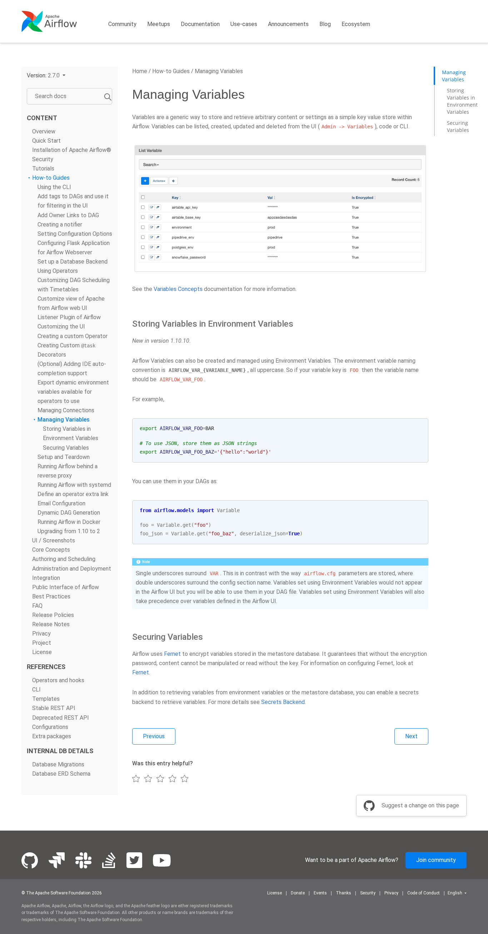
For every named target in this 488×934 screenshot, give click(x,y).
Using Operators (58, 270)
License (42, 652)
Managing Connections (66, 410)
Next (411, 736)
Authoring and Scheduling (63, 559)
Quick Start (46, 140)
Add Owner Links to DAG (68, 215)
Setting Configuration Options (75, 233)
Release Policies (53, 615)
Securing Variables (66, 447)
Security (42, 159)
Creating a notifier (60, 224)
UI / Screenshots (53, 540)
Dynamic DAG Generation (69, 512)
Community (122, 24)
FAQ (37, 605)
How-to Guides (51, 177)
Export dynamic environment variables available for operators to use (73, 391)
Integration (46, 578)
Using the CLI (54, 187)
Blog (325, 24)
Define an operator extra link (73, 494)
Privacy (41, 633)
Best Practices (51, 596)
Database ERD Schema (61, 773)
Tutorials (43, 168)
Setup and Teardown (64, 457)
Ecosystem (356, 24)
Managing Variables (64, 420)
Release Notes (51, 624)
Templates (46, 699)
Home (139, 71)
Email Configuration (61, 503)
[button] (46, 75)
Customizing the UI (61, 326)
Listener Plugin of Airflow (69, 317)
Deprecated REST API (60, 717)
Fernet (172, 653)
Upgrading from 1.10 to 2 (69, 531)
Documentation (200, 24)
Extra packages (51, 736)
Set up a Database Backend (73, 261)
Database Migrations (58, 764)
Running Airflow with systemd (74, 484)
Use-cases (243, 24)
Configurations (50, 727)
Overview (43, 131)
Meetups (158, 24)
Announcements (288, 24)
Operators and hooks (58, 680)
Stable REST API (53, 708)
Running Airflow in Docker (69, 522)
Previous (154, 736)
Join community (436, 860)
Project (41, 642)
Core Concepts (51, 550)
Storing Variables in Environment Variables (462, 101)
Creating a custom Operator (73, 336)
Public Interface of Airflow (65, 587)
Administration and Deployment (71, 568)
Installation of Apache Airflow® (71, 150)
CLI (36, 690)
